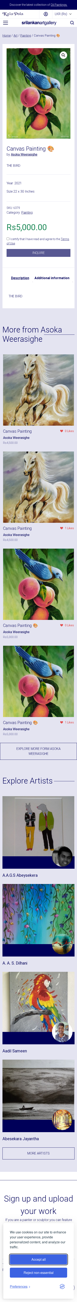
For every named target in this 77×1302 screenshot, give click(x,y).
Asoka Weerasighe (24, 154)
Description (20, 278)
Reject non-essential (39, 1272)
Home (6, 35)
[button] (63, 55)
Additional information (51, 278)
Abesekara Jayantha (20, 1138)
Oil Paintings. (59, 4)
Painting (25, 35)
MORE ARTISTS (38, 1153)
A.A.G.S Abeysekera (20, 875)
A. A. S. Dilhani (14, 963)
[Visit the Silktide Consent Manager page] (62, 1286)
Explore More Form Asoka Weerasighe (38, 751)
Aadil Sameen (14, 1050)
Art (15, 35)
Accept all (38, 1259)
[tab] (20, 278)
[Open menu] (5, 23)
